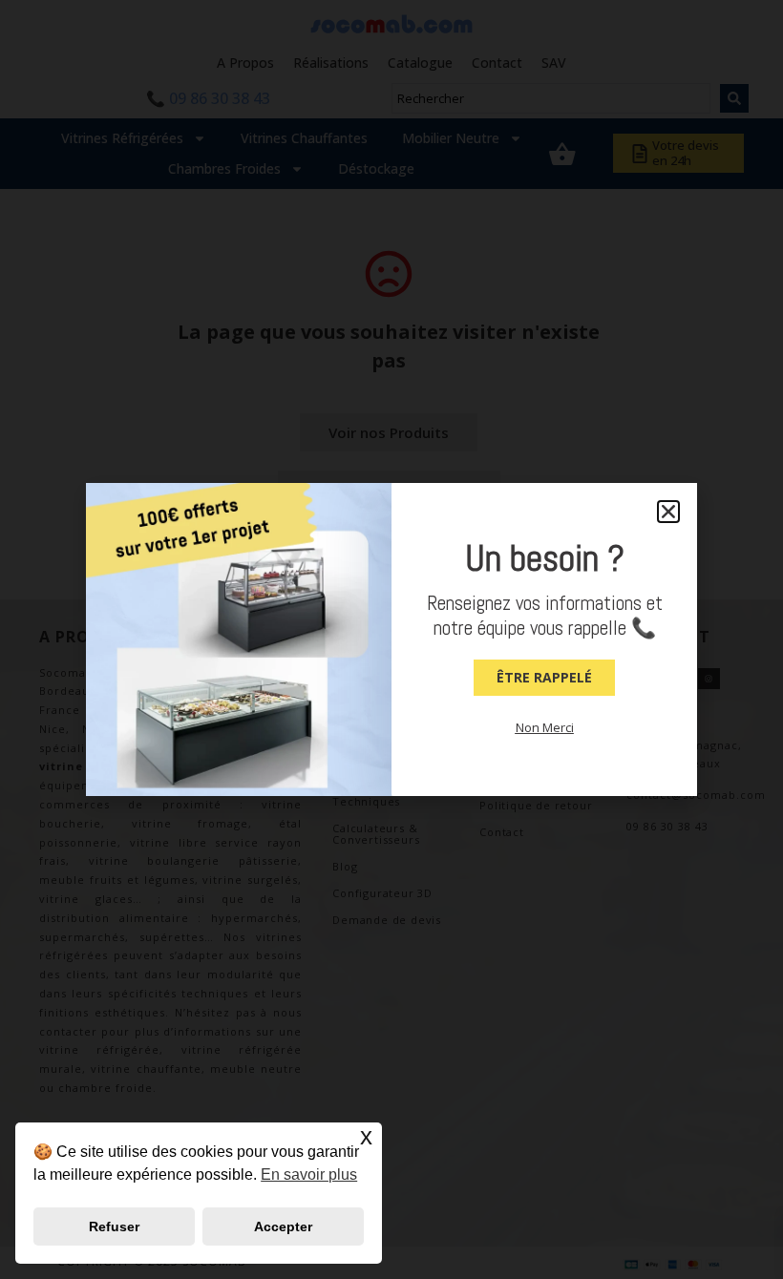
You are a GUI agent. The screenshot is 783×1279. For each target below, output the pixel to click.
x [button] (366, 1136)
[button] (668, 511)
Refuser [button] (114, 1226)
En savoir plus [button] (309, 1174)
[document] (391, 639)
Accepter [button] (283, 1226)
